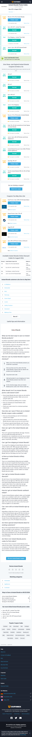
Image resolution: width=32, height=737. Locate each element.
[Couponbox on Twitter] (16, 718)
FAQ (2, 658)
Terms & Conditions (26, 713)
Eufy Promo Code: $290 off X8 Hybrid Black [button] (18, 200)
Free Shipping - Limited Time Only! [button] (16, 37)
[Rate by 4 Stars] (19, 569)
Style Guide (3, 678)
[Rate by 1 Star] (9, 569)
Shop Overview (4, 661)
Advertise (3, 675)
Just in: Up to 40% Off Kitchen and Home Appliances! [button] (18, 137)
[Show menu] (1, 1)
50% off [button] (10, 74)
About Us (3, 652)
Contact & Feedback (6, 655)
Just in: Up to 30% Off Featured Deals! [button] (17, 47)
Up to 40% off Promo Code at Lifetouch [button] (17, 240)
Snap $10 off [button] (11, 227)
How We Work (4, 668)
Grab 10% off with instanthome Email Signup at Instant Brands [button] (19, 126)
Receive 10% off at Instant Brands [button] (16, 17)
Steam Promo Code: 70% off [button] (15, 213)
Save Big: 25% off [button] (12, 160)
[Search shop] (30, 1)
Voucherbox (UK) (8, 696)
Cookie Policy (16, 713)
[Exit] (30, 733)
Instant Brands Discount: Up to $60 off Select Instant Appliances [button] (19, 149)
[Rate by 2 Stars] (13, 569)
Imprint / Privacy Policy (7, 713)
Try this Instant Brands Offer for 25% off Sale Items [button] (19, 171)
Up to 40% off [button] (11, 94)
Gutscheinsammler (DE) (10, 693)
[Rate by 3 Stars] (16, 569)
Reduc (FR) (6, 700)
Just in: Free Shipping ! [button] (13, 104)
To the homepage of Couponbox (16, 2)
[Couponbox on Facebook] (11, 718)
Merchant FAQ (4, 664)
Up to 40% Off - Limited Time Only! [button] (16, 27)
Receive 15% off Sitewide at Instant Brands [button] (18, 115)
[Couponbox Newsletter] (20, 718)
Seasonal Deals (4, 686)
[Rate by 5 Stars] (23, 569)
